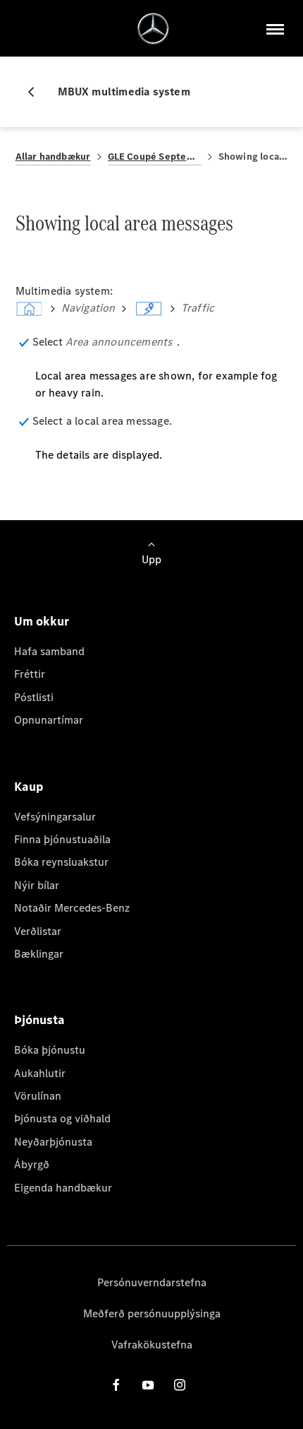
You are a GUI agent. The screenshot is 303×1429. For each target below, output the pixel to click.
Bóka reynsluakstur (61, 861)
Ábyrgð (31, 1164)
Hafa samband (49, 651)
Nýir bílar (36, 885)
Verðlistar (37, 931)
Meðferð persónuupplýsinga (152, 1313)
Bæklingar (38, 953)
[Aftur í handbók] (37, 92)
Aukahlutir (40, 1073)
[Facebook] (116, 1385)
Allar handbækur (53, 156)
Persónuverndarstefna (151, 1282)
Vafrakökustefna (151, 1344)
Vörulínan (37, 1095)
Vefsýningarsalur (55, 816)
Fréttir (29, 673)
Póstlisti (34, 697)
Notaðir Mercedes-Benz (72, 907)
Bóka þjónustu (49, 1049)
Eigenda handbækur (63, 1187)
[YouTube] (148, 1385)
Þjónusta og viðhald (62, 1118)
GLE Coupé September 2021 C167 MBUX (155, 156)
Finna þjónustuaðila (62, 839)
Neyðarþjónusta (53, 1141)
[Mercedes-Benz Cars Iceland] (153, 29)
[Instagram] (179, 1385)
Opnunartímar (48, 719)
